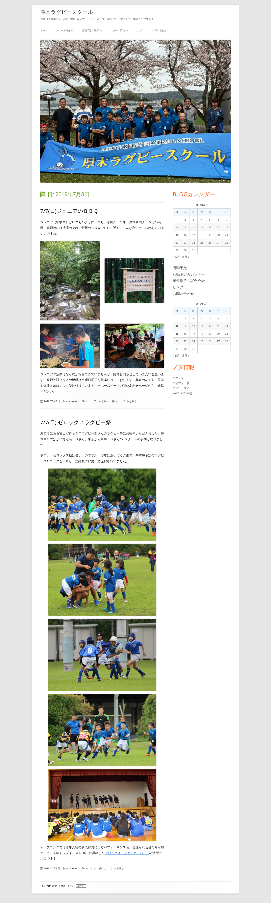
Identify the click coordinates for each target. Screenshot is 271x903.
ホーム (43, 30)
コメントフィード (184, 388)
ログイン (178, 378)
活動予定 (180, 267)
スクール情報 (118, 30)
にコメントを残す (126, 401)
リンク (140, 30)
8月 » (186, 257)
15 (177, 235)
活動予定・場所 (90, 30)
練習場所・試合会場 (189, 280)
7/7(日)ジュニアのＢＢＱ (69, 210)
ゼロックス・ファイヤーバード (127, 853)
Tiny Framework (49, 886)
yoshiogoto (72, 401)
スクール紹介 (63, 30)
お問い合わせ (159, 30)
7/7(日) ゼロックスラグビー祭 (75, 422)
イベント (91, 868)
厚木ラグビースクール (66, 11)
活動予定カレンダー (189, 274)
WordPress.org (182, 393)
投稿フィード (181, 383)
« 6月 (176, 257)
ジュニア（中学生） (97, 401)
